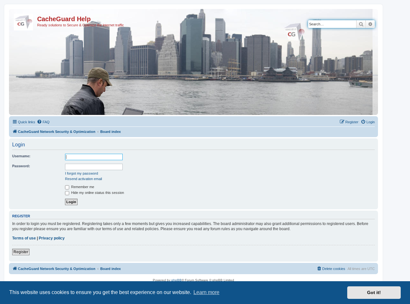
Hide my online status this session (97, 193)
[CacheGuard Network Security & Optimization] (24, 21)
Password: (21, 166)
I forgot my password (81, 173)
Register (20, 252)
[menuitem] (43, 122)
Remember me (82, 187)
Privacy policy (52, 238)
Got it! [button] (374, 292)
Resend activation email (83, 179)
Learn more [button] (206, 292)
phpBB (176, 280)
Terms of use (24, 238)
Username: (21, 156)
